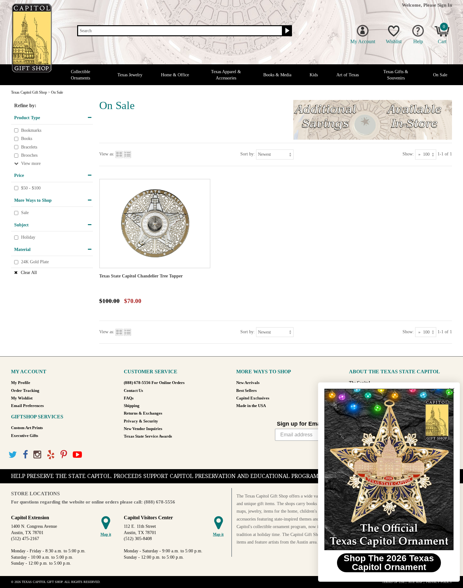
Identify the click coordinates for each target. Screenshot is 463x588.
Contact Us (133, 390)
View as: (106, 154)
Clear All (29, 272)
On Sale (440, 75)
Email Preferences (27, 406)
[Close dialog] (448, 390)
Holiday (28, 237)
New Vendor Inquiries (143, 429)
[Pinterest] (63, 454)
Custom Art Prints (27, 428)
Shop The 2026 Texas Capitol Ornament (386, 562)
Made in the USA (251, 406)
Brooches (29, 155)
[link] (386, 469)
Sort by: (247, 154)
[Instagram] (37, 454)
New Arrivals (248, 383)
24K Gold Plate (35, 262)
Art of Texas (347, 75)
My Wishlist (21, 398)
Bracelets (29, 147)
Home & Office (175, 75)
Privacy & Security (141, 421)
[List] (127, 154)
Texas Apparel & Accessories (226, 74)
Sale (25, 212)
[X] (12, 454)
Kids (314, 75)
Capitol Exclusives (252, 398)
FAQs (129, 398)
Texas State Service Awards (148, 436)
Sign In (444, 5)
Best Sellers (246, 390)
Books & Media (277, 75)
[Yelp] (51, 454)
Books (26, 138)
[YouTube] (77, 454)
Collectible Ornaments (80, 74)
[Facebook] (25, 454)
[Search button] (286, 31)
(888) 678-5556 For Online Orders (154, 383)
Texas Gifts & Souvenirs (395, 74)
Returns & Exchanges (143, 413)
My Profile (20, 383)
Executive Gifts (24, 436)
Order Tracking (25, 390)
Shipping (132, 406)
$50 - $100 (31, 188)
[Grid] (119, 154)
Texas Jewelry (129, 75)
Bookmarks (31, 130)
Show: (408, 154)
